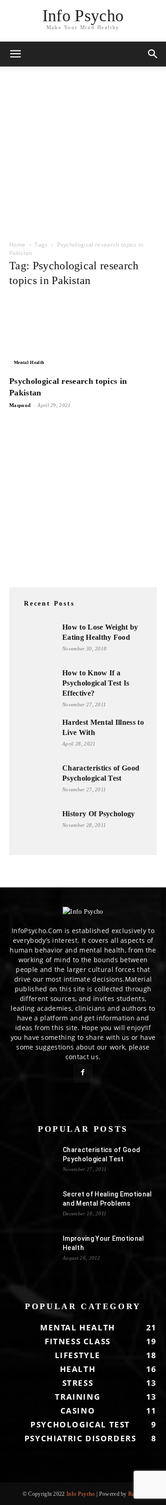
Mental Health (29, 362)
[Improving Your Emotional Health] (32, 1250)
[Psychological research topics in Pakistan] (83, 333)
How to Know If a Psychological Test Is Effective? (96, 683)
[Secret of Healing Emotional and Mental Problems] (32, 1205)
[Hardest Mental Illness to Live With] (36, 735)
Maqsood (19, 405)
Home (17, 245)
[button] (15, 54)
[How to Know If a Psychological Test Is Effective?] (36, 686)
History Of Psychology (98, 814)
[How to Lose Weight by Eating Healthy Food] (36, 640)
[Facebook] (83, 1073)
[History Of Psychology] (36, 827)
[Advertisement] (83, 150)
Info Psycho (80, 1494)
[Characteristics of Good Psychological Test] (36, 781)
